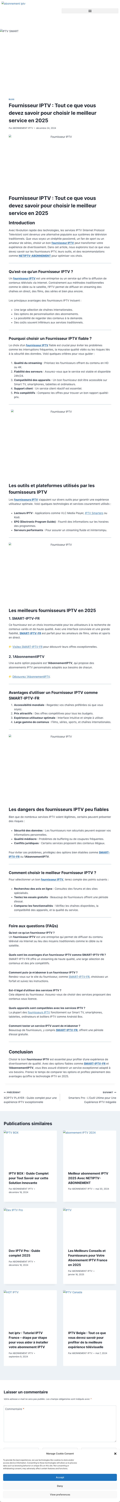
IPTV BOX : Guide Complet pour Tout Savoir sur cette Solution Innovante (29, 1178)
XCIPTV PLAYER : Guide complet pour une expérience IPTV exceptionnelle (30, 1097)
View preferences (60, 1494)
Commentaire (14, 1409)
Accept (60, 1477)
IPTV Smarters (94, 513)
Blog (11, 99)
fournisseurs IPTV (39, 1012)
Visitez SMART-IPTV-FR (27, 646)
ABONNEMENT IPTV (23, 128)
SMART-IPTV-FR (26, 618)
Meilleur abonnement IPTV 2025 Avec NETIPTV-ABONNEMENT (88, 1178)
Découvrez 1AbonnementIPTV (31, 676)
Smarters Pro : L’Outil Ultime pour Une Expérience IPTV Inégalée (92, 1097)
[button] (115, 1453)
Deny (60, 1485)
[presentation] (30, 1148)
